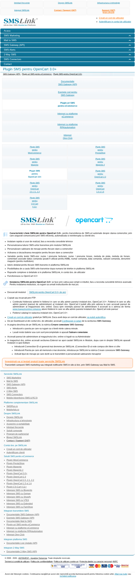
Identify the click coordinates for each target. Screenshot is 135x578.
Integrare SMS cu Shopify (19, 497)
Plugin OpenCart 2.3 (16, 477)
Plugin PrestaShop (15, 463)
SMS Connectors (15, 394)
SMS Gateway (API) (12, 74)
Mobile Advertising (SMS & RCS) (22, 398)
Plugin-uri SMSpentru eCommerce (67, 104)
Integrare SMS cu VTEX (18, 500)
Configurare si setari (71, 321)
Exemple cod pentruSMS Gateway (67, 93)
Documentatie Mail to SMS (19, 521)
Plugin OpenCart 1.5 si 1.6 (19, 483)
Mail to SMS (12, 381)
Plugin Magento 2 (15, 470)
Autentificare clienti (16, 452)
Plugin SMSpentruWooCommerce (34, 150)
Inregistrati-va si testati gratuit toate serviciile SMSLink (35, 361)
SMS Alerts (12, 388)
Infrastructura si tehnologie (108, 3)
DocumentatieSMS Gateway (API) (67, 83)
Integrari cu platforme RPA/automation (25, 531)
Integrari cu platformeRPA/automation (67, 126)
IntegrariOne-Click (67, 136)
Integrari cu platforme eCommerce (23, 528)
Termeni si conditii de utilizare (17, 561)
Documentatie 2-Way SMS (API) (22, 552)
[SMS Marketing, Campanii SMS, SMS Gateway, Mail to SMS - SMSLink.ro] (19, 26)
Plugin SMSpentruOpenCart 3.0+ (34, 174)
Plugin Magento (14, 467)
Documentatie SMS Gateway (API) (23, 514)
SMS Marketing (14, 378)
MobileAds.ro (13, 410)
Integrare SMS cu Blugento (19, 490)
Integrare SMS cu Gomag (19, 494)
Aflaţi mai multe (121, 574)
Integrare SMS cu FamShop (20, 507)
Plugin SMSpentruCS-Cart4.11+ (35, 202)
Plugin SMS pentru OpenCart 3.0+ (67, 74)
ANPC (115, 561)
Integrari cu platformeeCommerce (67, 115)
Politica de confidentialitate (42, 561)
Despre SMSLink (65, 3)
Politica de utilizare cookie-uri (66, 561)
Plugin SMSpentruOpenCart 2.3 (100, 174)
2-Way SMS (12, 391)
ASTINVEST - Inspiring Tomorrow (32, 558)
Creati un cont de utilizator (111, 18)
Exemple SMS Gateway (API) (20, 518)
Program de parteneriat (18, 434)
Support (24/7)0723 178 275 (108, 11)
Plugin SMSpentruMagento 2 (100, 162)
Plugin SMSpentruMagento (35, 162)
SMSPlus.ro (12, 406)
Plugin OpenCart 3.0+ (17, 473)
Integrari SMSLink (21, 10)
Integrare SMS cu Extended (20, 504)
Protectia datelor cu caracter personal (95, 561)
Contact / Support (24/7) (65, 10)
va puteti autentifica (96, 317)
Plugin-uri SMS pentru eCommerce (37, 74)
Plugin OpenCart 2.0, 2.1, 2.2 (20, 480)
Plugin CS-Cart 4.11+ (17, 487)
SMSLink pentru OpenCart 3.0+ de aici (47, 292)
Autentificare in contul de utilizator (115, 21)
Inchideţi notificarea (68, 576)
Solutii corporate (14, 431)
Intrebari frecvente (22, 3)
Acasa (7, 30)
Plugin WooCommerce (17, 460)
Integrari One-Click (15, 535)
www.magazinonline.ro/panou (27, 309)
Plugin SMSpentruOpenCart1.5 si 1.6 (100, 187)
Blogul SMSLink (14, 437)
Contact (8, 64)
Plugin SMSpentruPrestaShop (100, 150)
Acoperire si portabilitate (18, 424)
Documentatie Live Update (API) (22, 543)
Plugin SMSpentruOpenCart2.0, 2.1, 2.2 (35, 187)
